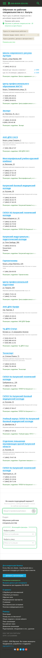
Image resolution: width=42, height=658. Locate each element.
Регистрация (7, 614)
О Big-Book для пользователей (13, 592)
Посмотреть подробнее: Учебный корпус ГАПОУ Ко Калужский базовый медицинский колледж (21, 434)
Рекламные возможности (11, 580)
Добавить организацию (14, 575)
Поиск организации (9, 621)
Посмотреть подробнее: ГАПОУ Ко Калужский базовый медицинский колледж (21, 411)
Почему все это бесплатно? (12, 616)
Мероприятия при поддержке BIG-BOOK (16, 585)
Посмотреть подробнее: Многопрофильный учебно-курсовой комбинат (21, 178)
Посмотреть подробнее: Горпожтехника (15, 274)
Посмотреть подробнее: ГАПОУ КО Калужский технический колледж (21, 229)
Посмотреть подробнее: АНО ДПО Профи (16, 321)
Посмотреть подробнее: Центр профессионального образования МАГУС (21, 103)
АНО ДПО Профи (11, 307)
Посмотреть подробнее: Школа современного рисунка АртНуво (21, 76)
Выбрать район (9, 530)
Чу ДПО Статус (10, 329)
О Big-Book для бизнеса (10, 595)
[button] (15, 649)
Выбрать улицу (9, 539)
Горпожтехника (10, 261)
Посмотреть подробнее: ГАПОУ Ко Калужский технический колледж (21, 389)
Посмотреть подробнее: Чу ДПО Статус (16, 346)
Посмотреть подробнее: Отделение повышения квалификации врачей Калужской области (21, 460)
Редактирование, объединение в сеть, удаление (18, 629)
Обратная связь (8, 597)
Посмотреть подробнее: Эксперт (13, 125)
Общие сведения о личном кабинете (14, 619)
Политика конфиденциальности (13, 607)
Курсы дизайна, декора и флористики (17, 38)
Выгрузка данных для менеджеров (15, 583)
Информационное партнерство (13, 600)
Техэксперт (8, 353)
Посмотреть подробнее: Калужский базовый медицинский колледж (21, 205)
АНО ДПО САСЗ (10, 137)
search (38, 3)
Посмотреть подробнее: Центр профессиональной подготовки (21, 299)
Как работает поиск (9, 624)
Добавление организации (11, 626)
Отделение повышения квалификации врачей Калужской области (19, 444)
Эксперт (7, 111)
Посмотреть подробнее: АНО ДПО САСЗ (16, 151)
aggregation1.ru (8, 646)
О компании (6, 602)
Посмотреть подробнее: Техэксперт (14, 369)
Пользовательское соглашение (13, 604)
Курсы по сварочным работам (14, 31)
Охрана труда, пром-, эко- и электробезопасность (14, 35)
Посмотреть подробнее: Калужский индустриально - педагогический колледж (21, 253)
